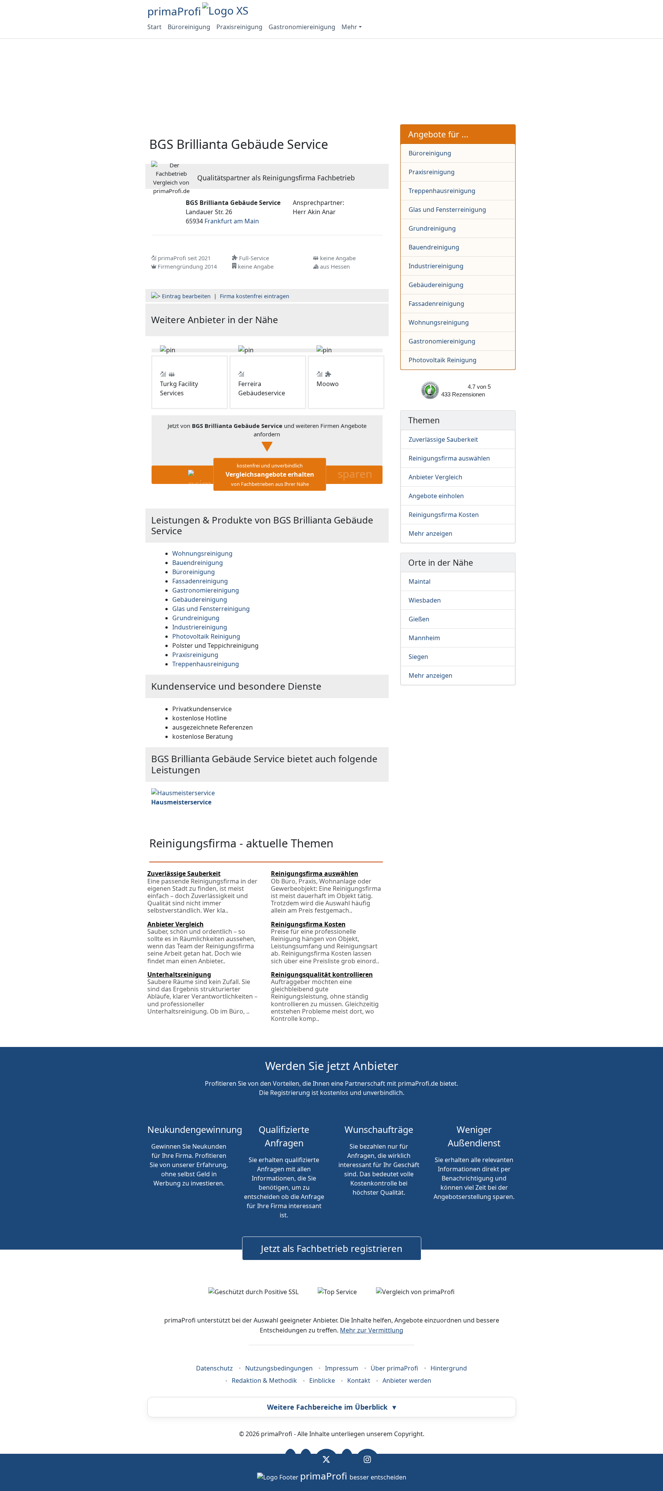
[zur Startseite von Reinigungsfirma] (344, 320)
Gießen (419, 619)
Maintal (419, 581)
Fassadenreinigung (436, 303)
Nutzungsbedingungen (279, 1368)
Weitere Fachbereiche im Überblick (331, 1407)
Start (154, 27)
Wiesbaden (425, 600)
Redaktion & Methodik (264, 1380)
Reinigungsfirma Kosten (444, 514)
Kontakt (358, 1380)
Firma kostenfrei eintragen (254, 296)
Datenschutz (214, 1368)
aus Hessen (335, 266)
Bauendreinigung (434, 247)
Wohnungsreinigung (439, 322)
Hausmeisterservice (181, 802)
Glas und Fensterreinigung (447, 209)
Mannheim (424, 638)
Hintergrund (448, 1368)
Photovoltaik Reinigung (443, 360)
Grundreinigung (432, 228)
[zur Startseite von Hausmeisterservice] (183, 792)
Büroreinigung (189, 27)
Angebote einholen (436, 496)
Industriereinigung (436, 266)
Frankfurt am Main (232, 221)
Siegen (418, 656)
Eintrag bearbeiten (186, 296)
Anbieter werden (407, 1380)
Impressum (341, 1368)
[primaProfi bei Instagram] (367, 1459)
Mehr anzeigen (430, 533)
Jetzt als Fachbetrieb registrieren (331, 1248)
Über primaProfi (394, 1368)
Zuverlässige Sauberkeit (443, 439)
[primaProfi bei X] (326, 1459)
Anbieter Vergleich (435, 477)
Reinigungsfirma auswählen (449, 458)
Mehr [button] (349, 27)
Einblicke (322, 1380)
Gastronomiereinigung (302, 27)
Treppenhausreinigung (442, 191)
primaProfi (174, 11)
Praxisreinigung (239, 27)
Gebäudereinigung (436, 285)
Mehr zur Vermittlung (371, 1330)
